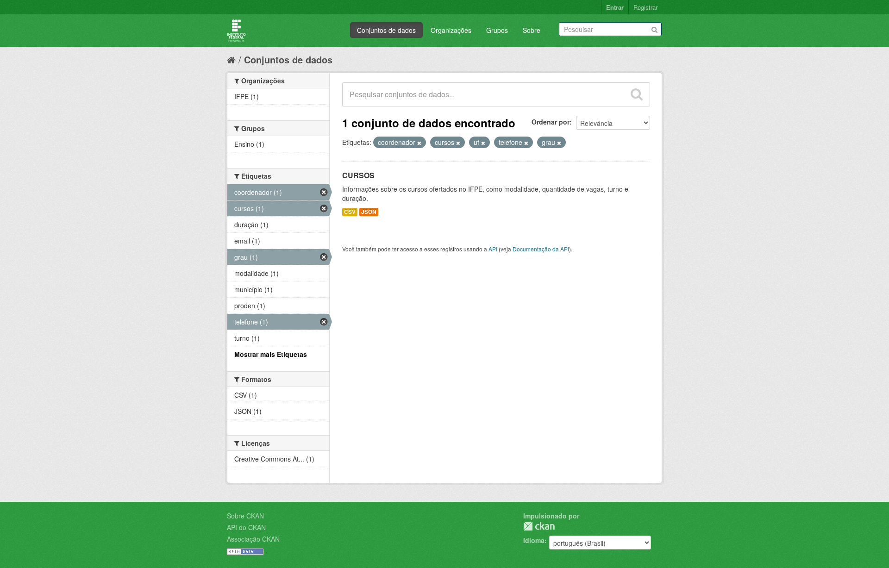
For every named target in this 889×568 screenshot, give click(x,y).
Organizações (451, 30)
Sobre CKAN (245, 515)
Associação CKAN (253, 538)
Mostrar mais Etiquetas (270, 354)
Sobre (531, 30)
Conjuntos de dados (386, 30)
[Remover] (419, 142)
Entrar (615, 7)
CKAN (539, 526)
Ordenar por (551, 121)
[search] (636, 94)
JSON (368, 212)
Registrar (645, 7)
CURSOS (358, 175)
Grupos (497, 30)
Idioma (534, 540)
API (492, 249)
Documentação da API (541, 249)
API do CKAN (246, 527)
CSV (350, 212)
